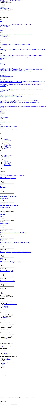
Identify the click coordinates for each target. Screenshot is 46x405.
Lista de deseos (12, 202)
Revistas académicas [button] (3, 97)
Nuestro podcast (1, 127)
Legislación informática (9, 76)
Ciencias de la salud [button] (3, 86)
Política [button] (1, 51)
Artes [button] (1, 21)
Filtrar (3, 171)
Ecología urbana (17, 44)
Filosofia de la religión (12, 57)
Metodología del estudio (15, 83)
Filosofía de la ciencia (15, 101)
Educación (6, 101)
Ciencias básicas (20, 100)
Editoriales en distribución (2, 113)
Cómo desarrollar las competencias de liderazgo (15, 242)
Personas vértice (5, 223)
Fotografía (19, 24)
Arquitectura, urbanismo (10, 100)
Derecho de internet (3, 69)
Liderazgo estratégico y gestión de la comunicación (15, 252)
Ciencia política (2, 55)
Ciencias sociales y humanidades (9, 141)
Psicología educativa (22, 84)
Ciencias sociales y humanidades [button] (5, 36)
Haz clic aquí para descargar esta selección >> (7, 296)
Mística (29, 57)
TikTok (3, 367)
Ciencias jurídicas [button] (2, 64)
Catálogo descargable (5, 306)
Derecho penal (19, 70)
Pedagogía (1, 84)
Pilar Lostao (6, 156)
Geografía (6, 45)
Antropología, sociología (3, 100)
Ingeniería (9, 102)
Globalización (22, 55)
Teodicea (19, 96)
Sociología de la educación (35, 84)
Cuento (8, 106)
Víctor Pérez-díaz (7, 163)
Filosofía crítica (25, 94)
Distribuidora (15, 0)
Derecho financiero (30, 69)
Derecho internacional (36, 69)
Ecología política (12, 44)
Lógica (11, 96)
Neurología (28, 89)
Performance (4, 25)
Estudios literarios (43, 106)
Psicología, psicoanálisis (37, 102)
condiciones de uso (8, 359)
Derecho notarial (14, 70)
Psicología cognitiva (16, 84)
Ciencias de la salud (7, 140)
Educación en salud (13, 82)
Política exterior (32, 55)
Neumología (25, 89)
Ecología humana (7, 44)
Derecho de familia (17, 68)
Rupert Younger (6, 159)
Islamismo (1, 57)
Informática (2, 35)
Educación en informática (6, 82)
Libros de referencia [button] (3, 107)
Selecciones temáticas (14, 126)
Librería (18, 0)
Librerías (2, 118)
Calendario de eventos (3, 126)
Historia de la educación (6, 83)
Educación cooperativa (32, 81)
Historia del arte (23, 24)
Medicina (18, 102)
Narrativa (22, 106)
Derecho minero (10, 70)
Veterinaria (11, 90)
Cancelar (2, 401)
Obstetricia (31, 89)
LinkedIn (3, 366)
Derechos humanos (7, 55)
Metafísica (13, 96)
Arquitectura (2, 24)
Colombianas (2, 117)
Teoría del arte (8, 25)
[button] (2, 6)
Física (7, 29)
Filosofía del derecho (3, 76)
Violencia (11, 56)
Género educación (16, 49)
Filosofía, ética (10, 101)
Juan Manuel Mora (7, 161)
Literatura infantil (13, 106)
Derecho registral (12, 71)
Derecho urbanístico (28, 71)
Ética (21, 96)
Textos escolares (6, 85)
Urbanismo (5, 58)
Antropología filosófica (3, 94)
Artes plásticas (6, 24)
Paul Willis (1, 258)
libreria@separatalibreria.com (6, 317)
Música (27, 24)
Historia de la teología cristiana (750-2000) (13, 232)
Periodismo (27, 106)
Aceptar (5, 401)
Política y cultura (37, 55)
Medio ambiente (2, 44)
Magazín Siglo (9, 126)
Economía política (12, 55)
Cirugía (7, 89)
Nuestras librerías (4, 345)
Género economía (11, 49)
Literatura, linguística (14, 102)
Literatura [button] (1, 103)
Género (1, 102)
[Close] (0, 133)
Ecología (35, 100)
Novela (24, 106)
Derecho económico (25, 69)
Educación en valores (19, 82)
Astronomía (2, 29)
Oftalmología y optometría (40, 89)
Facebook (3, 363)
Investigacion (25, 44)
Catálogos (9, 24)
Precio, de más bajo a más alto (12, 175)
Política (4, 75)
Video (30, 24)
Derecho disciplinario (19, 69)
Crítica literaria (2, 106)
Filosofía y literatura (10, 95)
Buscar (12, 9)
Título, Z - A (6, 175)
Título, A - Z (2, 175)
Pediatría (4, 90)
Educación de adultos (39, 81)
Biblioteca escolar (2, 81)
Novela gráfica (38, 106)
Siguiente (4, 294)
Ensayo (10, 106)
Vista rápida (7, 202)
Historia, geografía (5, 102)
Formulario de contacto (5, 307)
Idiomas (11, 83)
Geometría (11, 29)
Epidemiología (14, 89)
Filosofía (6, 138)
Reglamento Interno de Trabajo (6, 346)
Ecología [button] (1, 40)
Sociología (4, 50)
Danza (13, 24)
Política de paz (28, 55)
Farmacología (18, 89)
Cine (11, 24)
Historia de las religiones (18, 57)
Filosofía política (17, 55)
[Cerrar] (0, 403)
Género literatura (30, 49)
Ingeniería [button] (1, 30)
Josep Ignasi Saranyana (3, 239)
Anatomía (1, 89)
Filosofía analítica (20, 94)
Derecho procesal (2, 71)
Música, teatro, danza (22, 102)
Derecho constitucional (6, 68)
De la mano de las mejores (8, 196)
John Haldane (6, 157)
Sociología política (7, 56)
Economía (1, 45)
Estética (17, 24)
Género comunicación (6, 49)
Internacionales (6, 117)
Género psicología (39, 49)
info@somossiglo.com (5, 338)
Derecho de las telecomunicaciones (11, 69)
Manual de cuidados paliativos (9, 205)
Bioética (1, 62)
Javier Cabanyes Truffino (8, 165)
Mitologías (26, 57)
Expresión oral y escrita (7, 281)
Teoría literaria (34, 106)
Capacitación (7, 81)
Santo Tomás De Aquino (8, 155)
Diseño (15, 24)
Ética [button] (1, 59)
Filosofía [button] (1, 91)
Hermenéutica (15, 95)
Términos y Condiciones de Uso (6, 353)
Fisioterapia (21, 89)
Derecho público (7, 71)
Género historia (26, 49)
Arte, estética (16, 100)
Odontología (34, 89)
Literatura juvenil (18, 106)
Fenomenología (15, 94)
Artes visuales (25, 100)
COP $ (3, 4)
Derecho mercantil (5, 70)
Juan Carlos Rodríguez (7, 164)
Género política (35, 49)
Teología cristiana (35, 57)
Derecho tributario (22, 71)
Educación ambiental (21, 81)
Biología (5, 29)
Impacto (2, 187)
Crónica (6, 106)
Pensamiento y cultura (28, 102)
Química (8, 35)
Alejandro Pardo (7, 160)
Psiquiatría (7, 90)
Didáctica (10, 81)
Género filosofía (21, 49)
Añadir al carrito (3, 202)
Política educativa (7, 84)
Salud (31, 84)
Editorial (11, 0)
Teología (31, 57)
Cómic (1, 25)
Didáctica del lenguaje (15, 81)
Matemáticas (5, 35)
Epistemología (9, 94)
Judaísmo (23, 57)
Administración (6, 139)
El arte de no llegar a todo (8, 178)
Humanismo (8, 96)
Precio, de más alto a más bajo (21, 175)
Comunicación (21, 0)
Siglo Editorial (2, 111)
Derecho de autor (12, 68)
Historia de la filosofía (3, 96)
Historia (25, 55)
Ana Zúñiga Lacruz (7, 162)
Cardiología (4, 89)
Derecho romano (17, 71)
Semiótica (16, 96)
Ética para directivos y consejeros (10, 262)
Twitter (3, 364)
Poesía (4, 84)
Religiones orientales (6, 57)
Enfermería (10, 89)
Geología (9, 29)
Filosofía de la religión (30, 94)
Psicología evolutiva (27, 84)
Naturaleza (28, 44)
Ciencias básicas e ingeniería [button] (4, 26)
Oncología (1, 90)
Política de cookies (4, 354)
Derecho (1, 49)
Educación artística (26, 81)
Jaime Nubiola (2, 277)
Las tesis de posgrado (6, 271)
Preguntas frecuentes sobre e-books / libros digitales (9, 304)
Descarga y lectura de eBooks (6, 305)
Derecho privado (23, 70)
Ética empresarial (5, 62)
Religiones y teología (7, 145)
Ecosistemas (21, 44)
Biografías (1, 63)
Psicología (11, 84)
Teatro (29, 24)
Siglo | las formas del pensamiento (5, 0)
